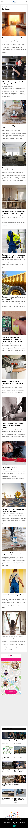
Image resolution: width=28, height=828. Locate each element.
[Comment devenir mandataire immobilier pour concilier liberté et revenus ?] (20, 793)
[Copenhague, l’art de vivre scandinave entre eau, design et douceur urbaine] (20, 735)
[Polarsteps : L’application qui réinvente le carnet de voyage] (8, 779)
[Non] (26, 823)
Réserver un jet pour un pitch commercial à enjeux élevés (7, 798)
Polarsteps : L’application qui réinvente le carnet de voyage (7, 784)
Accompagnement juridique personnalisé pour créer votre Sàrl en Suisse (20, 770)
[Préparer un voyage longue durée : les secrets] (8, 765)
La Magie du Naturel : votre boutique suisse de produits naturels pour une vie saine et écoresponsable (8, 755)
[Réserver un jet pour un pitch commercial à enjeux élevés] (8, 793)
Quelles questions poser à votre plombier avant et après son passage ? (13, 425)
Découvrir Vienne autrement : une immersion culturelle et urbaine (20, 755)
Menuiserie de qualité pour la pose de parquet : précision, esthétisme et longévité (12, 40)
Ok (14, 825)
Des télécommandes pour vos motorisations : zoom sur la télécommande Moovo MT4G (12, 339)
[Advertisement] (14, 711)
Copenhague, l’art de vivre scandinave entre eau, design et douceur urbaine (19, 741)
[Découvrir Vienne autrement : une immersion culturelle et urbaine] (20, 749)
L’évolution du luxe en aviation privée (19, 784)
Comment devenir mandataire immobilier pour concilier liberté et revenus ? (19, 799)
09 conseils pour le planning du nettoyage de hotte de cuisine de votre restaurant (13, 84)
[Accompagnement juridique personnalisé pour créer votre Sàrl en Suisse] (20, 765)
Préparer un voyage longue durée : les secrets (7, 769)
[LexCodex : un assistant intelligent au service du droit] (8, 735)
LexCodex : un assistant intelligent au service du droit (7, 741)
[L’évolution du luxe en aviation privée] (20, 779)
